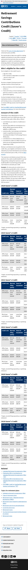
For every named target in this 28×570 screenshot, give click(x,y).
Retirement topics (8, 510)
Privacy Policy (14, 565)
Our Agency (6, 537)
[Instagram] (8, 556)
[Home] (4, 6)
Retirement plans (7, 516)
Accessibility (14, 567)
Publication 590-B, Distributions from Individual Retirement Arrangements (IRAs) (14, 480)
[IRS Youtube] (14, 556)
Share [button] (8, 528)
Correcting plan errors (9, 507)
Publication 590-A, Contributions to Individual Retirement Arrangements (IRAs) (14, 474)
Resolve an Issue (8, 543)
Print (18, 528)
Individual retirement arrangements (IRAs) (14, 493)
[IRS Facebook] (3, 556)
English (11, 36)
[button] (19, 6)
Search (13, 6)
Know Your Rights (9, 540)
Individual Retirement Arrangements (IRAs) (14, 471)
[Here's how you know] (14, 2)
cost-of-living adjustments (16, 51)
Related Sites (7, 550)
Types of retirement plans (10, 495)
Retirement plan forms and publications (13, 505)
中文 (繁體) (13, 38)
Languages (6, 547)
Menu (24, 6)
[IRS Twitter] (5, 556)
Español (17, 36)
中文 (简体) (23, 36)
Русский (24, 38)
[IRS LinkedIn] (11, 556)
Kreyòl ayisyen (22, 40)
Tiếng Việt (15, 40)
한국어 (19, 38)
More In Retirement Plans (10, 45)
